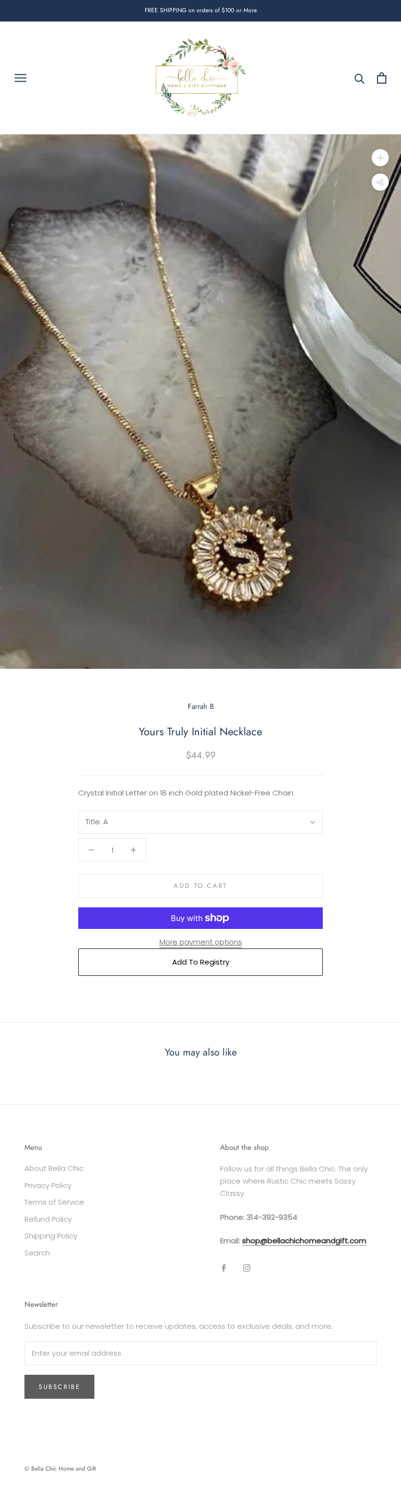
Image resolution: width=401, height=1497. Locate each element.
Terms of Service (54, 1202)
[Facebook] (223, 1268)
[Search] (360, 78)
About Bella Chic (54, 1168)
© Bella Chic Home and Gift (60, 1468)
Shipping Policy (50, 1236)
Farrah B (201, 706)
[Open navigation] (20, 78)
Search (37, 1253)
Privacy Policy (47, 1185)
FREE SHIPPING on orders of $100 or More (201, 10)
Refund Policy (48, 1219)
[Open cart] (381, 78)
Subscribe (59, 1386)
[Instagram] (246, 1268)
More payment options (200, 942)
